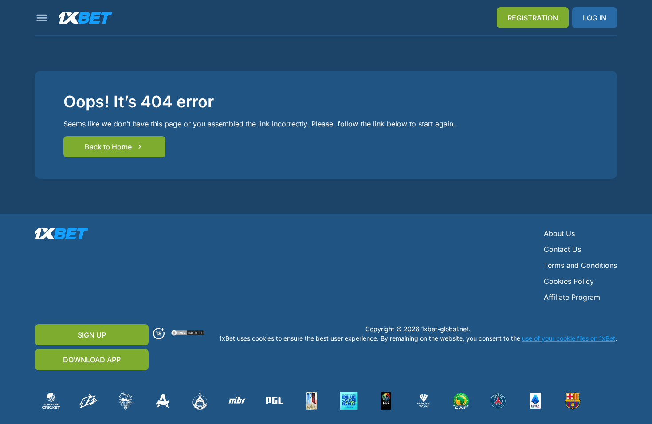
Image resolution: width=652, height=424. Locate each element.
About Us (559, 233)
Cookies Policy (569, 281)
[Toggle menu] (41, 17)
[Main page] (85, 18)
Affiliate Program (572, 297)
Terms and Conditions (580, 265)
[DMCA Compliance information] (188, 334)
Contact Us (562, 249)
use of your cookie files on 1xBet (568, 338)
